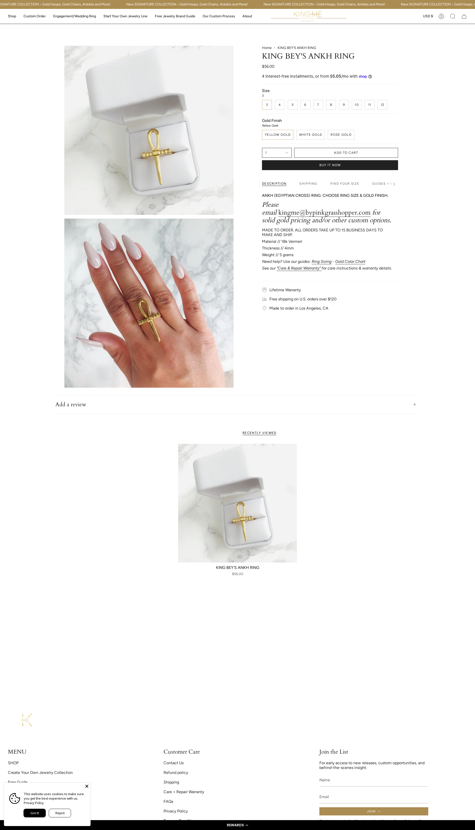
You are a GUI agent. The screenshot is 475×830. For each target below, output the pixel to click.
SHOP (13, 763)
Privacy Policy (176, 811)
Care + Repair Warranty (184, 791)
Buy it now (330, 165)
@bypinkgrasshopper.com (335, 212)
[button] (237, 825)
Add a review (70, 404)
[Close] (86, 786)
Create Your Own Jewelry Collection (40, 772)
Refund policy (176, 772)
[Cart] (464, 16)
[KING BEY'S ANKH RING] (237, 503)
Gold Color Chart (350, 261)
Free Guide (17, 782)
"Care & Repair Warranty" (299, 268)
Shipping (171, 782)
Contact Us (174, 763)
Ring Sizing (322, 261)
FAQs (168, 801)
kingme (288, 212)
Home (267, 48)
